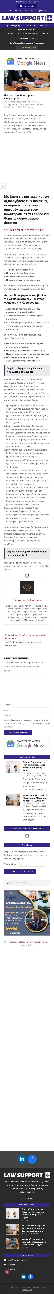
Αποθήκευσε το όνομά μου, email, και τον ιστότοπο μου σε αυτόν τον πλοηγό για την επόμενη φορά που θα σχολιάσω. (27, 723)
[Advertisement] (27, 164)
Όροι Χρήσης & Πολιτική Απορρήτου (21, 1287)
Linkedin (11, 1265)
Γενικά (26, 1220)
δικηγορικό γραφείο (28, 453)
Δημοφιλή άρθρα (31, 1234)
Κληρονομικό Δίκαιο (35, 104)
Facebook (12, 1269)
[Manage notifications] (7, 1272)
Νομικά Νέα (9, 107)
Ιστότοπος (7, 715)
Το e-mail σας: (11, 864)
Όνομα (7, 704)
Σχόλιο (7, 672)
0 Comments (28, 107)
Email (7, 710)
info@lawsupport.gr (17, 1260)
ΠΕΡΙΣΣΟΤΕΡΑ (27, 1198)
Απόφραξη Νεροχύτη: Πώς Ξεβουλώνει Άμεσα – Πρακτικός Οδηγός (33, 1242)
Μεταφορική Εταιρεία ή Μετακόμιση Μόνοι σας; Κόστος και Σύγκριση (35, 798)
